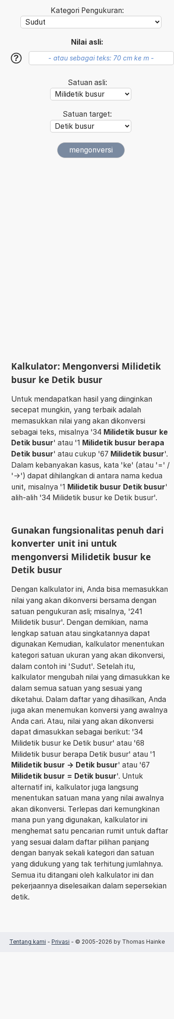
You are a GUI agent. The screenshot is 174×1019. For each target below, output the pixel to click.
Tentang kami (27, 941)
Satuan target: (87, 114)
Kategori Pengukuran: (87, 10)
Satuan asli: (87, 82)
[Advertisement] (87, 259)
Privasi (61, 941)
